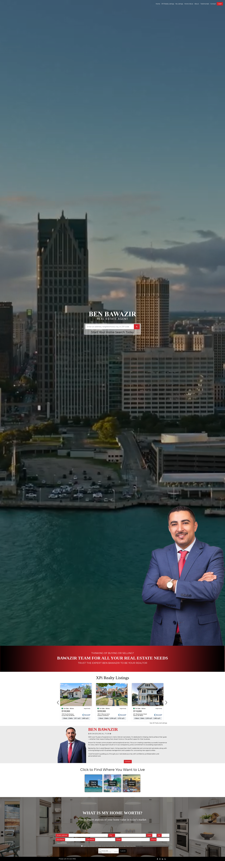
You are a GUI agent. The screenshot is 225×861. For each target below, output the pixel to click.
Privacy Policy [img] (139, 846)
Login (220, 4)
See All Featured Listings (158, 723)
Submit (123, 851)
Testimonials (204, 4)
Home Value (188, 4)
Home (158, 4)
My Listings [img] (179, 4)
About (197, 4)
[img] (157, 859)
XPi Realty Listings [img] (167, 4)
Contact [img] (213, 4)
